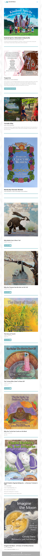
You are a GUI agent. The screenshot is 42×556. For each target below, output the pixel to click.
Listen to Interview (9, 88)
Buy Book (7, 245)
